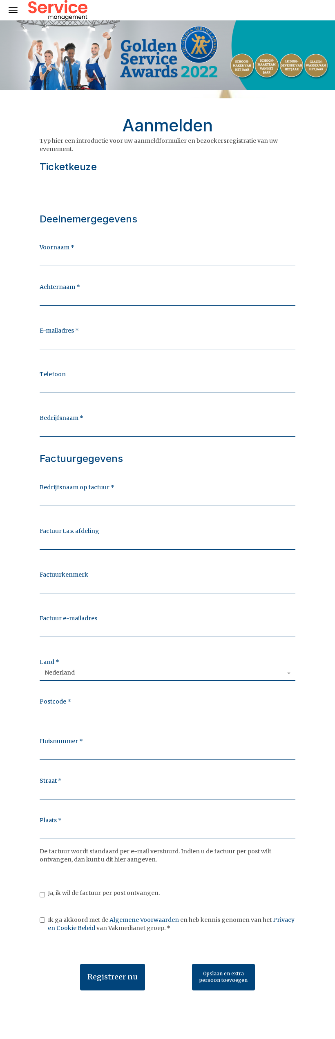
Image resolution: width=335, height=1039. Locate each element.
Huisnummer (61, 741)
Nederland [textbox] (60, 672)
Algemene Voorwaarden (144, 920)
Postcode (55, 701)
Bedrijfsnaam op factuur (77, 487)
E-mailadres (59, 330)
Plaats (51, 820)
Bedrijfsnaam (61, 418)
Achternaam (60, 287)
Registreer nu (112, 976)
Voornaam (57, 247)
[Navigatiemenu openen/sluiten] (13, 10)
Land (49, 662)
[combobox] (167, 673)
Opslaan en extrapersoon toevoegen (223, 976)
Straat (51, 780)
